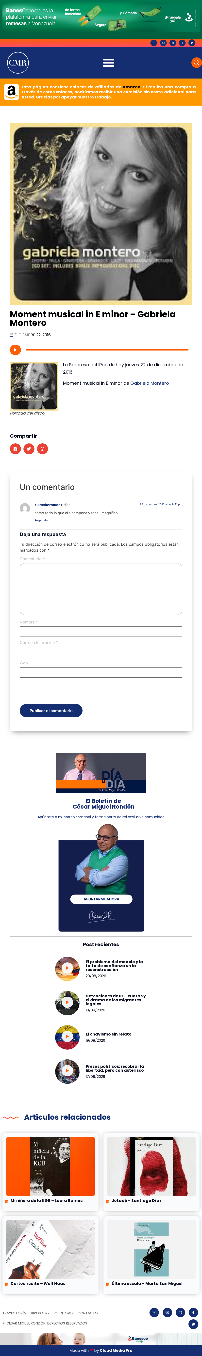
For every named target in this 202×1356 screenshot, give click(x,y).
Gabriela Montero (149, 383)
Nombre (29, 622)
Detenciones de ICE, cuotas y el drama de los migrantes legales (116, 1000)
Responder (41, 520)
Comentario (32, 559)
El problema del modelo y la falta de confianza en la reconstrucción (114, 966)
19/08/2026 (95, 1010)
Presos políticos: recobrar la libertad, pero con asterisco (115, 1068)
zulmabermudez (48, 505)
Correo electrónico (39, 642)
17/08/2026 (95, 1076)
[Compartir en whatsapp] (42, 448)
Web (24, 663)
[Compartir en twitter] (28, 448)
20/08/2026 (96, 975)
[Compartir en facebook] (15, 448)
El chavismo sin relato (109, 1034)
